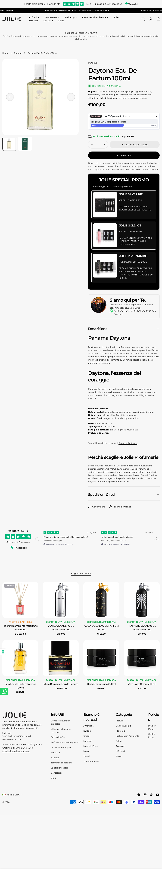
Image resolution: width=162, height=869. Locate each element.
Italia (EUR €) (13, 794)
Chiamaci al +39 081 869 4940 (17, 747)
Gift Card (120, 751)
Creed (86, 736)
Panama (92, 62)
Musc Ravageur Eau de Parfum (61, 684)
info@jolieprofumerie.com (16, 751)
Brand (119, 756)
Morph (86, 751)
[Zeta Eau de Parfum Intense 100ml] (20, 658)
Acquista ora (124, 155)
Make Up (120, 731)
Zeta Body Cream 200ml (142, 684)
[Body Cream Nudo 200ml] (101, 658)
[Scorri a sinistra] (10, 97)
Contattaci (56, 773)
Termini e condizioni (61, 762)
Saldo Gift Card (58, 737)
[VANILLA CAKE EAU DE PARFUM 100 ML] (61, 600)
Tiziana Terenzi (91, 761)
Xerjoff (86, 756)
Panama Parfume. (127, 443)
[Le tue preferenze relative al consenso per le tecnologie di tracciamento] (3, 652)
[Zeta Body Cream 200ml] (142, 658)
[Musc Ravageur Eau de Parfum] (61, 658)
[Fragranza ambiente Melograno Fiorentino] (20, 600)
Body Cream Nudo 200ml (101, 684)
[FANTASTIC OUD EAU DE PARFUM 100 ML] (142, 600)
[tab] (81, 574)
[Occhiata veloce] (33, 589)
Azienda (55, 757)
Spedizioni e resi (59, 767)
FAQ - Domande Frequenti (64, 742)
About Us (55, 752)
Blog (53, 778)
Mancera (87, 741)
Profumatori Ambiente (127, 736)
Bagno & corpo (123, 725)
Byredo (87, 731)
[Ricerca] (143, 19)
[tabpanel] (81, 638)
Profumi (18, 53)
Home (5, 53)
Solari (119, 741)
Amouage (88, 725)
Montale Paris (90, 746)
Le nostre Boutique (61, 747)
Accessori (120, 746)
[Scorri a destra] (71, 97)
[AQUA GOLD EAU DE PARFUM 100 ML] (101, 600)
